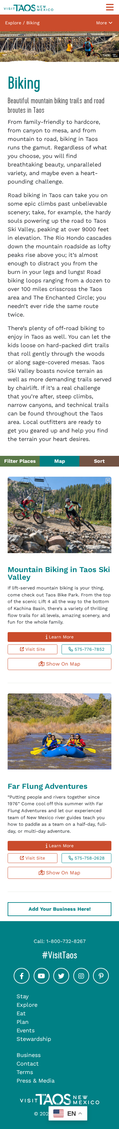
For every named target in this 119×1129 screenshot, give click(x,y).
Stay (23, 996)
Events (26, 1030)
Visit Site (34, 649)
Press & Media (36, 1080)
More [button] (102, 22)
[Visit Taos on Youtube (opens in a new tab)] (42, 982)
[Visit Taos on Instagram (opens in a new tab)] (81, 982)
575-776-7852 (88, 649)
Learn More (60, 636)
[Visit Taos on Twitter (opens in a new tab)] (61, 982)
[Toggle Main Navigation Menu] (110, 7)
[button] (108, 480)
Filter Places (20, 461)
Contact (28, 1063)
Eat (21, 1013)
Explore (27, 1004)
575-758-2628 (89, 857)
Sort (99, 461)
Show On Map (62, 664)
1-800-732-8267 (66, 941)
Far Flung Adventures (48, 786)
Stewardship (34, 1038)
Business (29, 1055)
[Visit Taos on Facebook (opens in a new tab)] (22, 982)
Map (59, 461)
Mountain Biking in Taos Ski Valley (59, 573)
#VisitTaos (78, 955)
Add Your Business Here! (60, 909)
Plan (23, 1021)
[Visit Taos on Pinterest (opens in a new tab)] (101, 982)
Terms (25, 1072)
